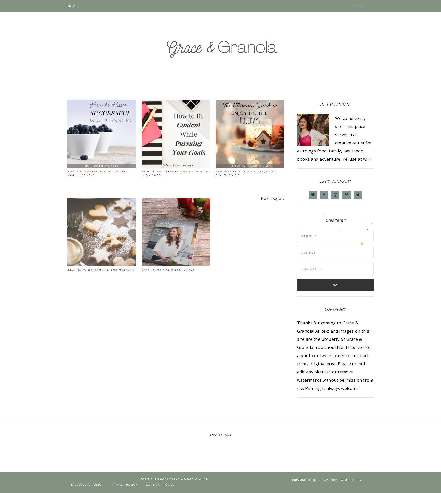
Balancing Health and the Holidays (101, 269)
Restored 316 (353, 480)
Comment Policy (160, 484)
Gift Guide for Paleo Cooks (168, 269)
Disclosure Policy (87, 484)
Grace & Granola (220, 48)
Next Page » (273, 198)
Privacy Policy (124, 484)
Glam (199, 479)
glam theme (330, 480)
